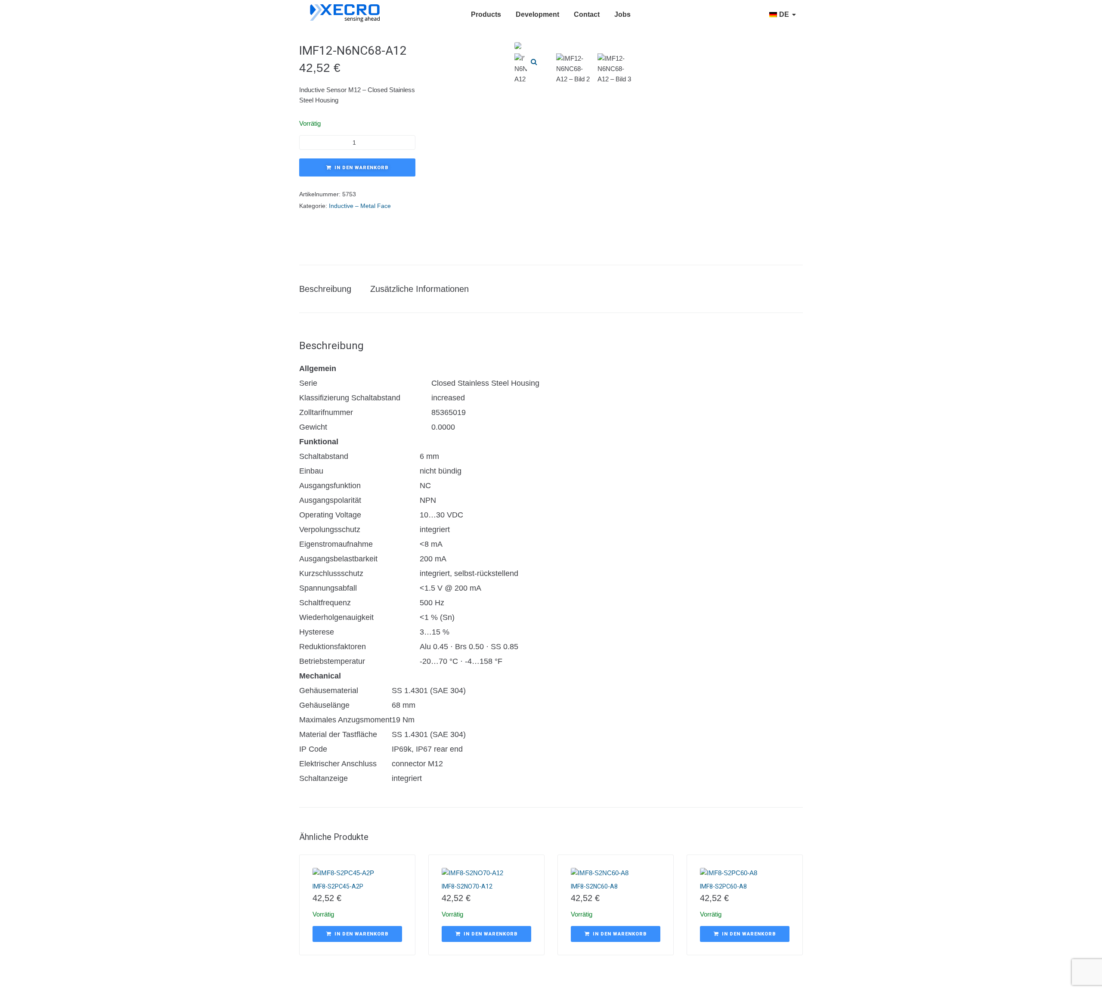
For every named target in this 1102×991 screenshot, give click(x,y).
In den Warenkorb (361, 167)
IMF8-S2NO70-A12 (467, 886)
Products (486, 14)
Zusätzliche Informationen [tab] (419, 289)
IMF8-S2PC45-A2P (338, 886)
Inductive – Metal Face (360, 205)
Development (537, 14)
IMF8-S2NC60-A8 (594, 886)
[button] (534, 61)
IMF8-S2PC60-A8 (723, 886)
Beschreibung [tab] (325, 289)
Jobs (622, 14)
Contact (587, 14)
